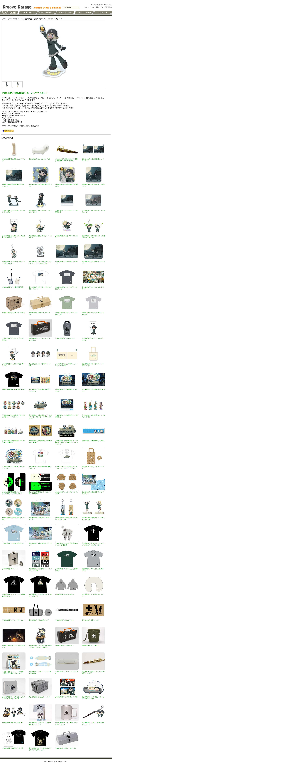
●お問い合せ (108, 4)
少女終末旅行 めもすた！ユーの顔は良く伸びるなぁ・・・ (13, 236)
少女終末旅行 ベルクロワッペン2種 (66, 697)
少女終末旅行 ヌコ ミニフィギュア (39, 159)
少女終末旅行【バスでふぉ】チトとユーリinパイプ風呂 (93, 697)
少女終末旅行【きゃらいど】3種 (12, 722)
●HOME (94, 4)
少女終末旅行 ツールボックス (64, 646)
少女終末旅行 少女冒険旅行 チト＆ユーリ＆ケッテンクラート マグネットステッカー (66, 442)
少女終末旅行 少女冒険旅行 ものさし (93, 441)
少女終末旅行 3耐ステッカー (91, 620)
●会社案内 (100, 4)
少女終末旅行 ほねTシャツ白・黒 (12, 748)
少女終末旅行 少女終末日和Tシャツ (13, 543)
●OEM (97, 7)
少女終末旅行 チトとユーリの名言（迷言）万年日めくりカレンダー (13, 672)
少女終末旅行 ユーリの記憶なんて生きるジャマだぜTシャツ (40, 749)
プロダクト (17, 19)
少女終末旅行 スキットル (10, 569)
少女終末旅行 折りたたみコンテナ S (13, 313)
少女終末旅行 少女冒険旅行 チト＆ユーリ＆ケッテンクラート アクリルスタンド (40, 416)
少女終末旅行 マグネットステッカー (13, 620)
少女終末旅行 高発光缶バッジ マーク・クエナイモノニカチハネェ (13, 493)
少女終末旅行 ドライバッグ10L (65, 338)
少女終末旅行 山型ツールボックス (66, 748)
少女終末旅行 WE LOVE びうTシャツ (13, 389)
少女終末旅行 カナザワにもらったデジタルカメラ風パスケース (13, 697)
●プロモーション (89, 7)
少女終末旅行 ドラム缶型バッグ (39, 620)
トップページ (5, 19)
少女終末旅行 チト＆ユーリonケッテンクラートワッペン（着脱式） (40, 646)
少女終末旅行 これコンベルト (64, 620)
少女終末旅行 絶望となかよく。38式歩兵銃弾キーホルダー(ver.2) (66, 160)
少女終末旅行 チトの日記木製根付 (13, 287)
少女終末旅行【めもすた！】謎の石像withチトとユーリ (40, 723)
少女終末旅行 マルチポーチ (90, 646)
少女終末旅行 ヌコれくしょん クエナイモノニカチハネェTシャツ (93, 544)
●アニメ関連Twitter (106, 7)
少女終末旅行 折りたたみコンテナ (39, 697)
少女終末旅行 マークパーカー (64, 594)
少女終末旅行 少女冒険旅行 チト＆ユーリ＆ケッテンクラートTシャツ (66, 467)
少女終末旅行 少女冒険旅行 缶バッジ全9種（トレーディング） (13, 416)
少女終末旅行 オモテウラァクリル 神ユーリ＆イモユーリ (93, 236)
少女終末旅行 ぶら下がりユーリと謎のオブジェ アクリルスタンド (40, 262)
